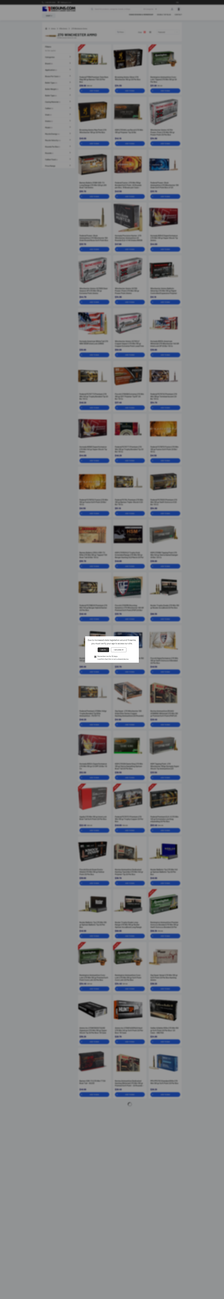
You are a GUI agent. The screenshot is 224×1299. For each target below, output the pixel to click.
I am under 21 (118, 650)
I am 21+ (103, 650)
